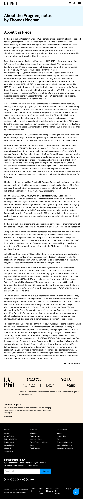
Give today (8, 416)
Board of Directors (49, 490)
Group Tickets (9, 445)
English (68, 489)
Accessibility (8, 451)
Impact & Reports (41, 491)
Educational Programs (64, 442)
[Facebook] (5, 479)
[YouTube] (23, 479)
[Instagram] (14, 479)
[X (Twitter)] (10, 479)
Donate (59, 433)
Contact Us (33, 490)
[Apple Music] (32, 479)
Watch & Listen (35, 436)
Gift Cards (7, 448)
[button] (79, 3)
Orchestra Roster (36, 439)
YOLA (59, 439)
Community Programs (64, 445)
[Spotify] (27, 479)
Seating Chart (9, 442)
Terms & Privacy (57, 491)
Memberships (61, 436)
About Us (33, 433)
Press (32, 445)
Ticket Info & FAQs (10, 439)
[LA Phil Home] (10, 3)
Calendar (7, 433)
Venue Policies (9, 436)
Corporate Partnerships (65, 448)
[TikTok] (19, 479)
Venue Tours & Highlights (39, 442)
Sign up (46, 471)
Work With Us (35, 448)
